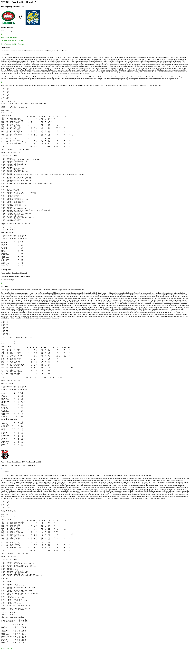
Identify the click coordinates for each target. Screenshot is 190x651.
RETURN (10, 648)
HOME (3, 648)
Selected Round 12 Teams (9, 37)
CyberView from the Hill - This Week (12, 44)
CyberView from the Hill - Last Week (12, 41)
